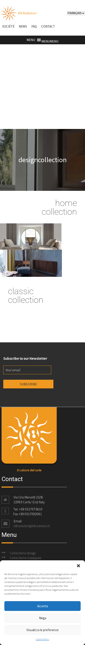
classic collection (25, 295)
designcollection (43, 159)
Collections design (23, 553)
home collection (59, 207)
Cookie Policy (42, 639)
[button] (78, 566)
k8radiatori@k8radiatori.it (32, 526)
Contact (48, 26)
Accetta (42, 606)
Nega (42, 618)
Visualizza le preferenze (42, 630)
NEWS (23, 26)
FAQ (34, 26)
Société (8, 26)
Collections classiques (25, 558)
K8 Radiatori (27, 13)
